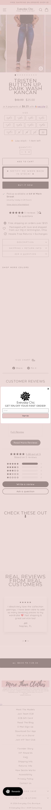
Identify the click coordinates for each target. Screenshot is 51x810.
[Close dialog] (48, 388)
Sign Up (25, 416)
